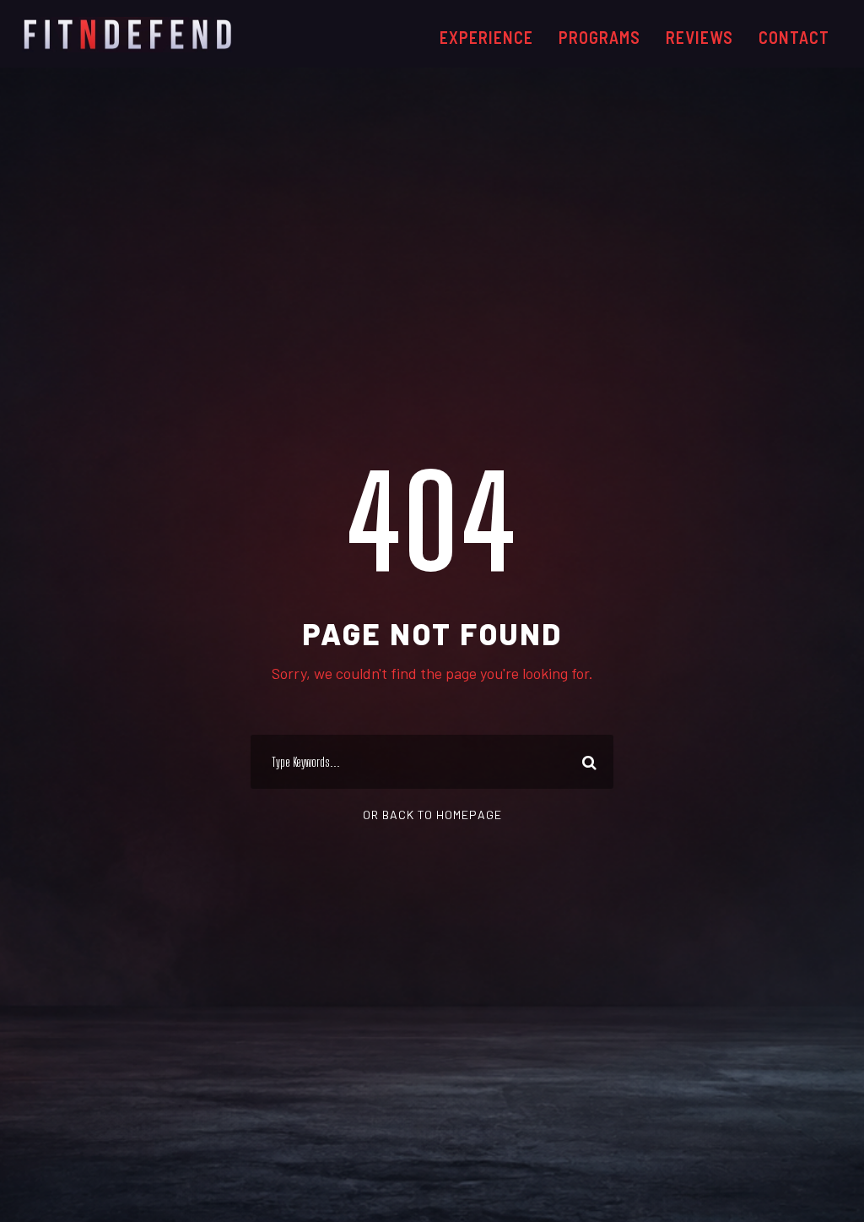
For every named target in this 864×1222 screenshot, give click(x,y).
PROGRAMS (599, 37)
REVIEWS (699, 37)
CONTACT (794, 37)
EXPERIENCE (486, 37)
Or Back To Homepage (432, 814)
